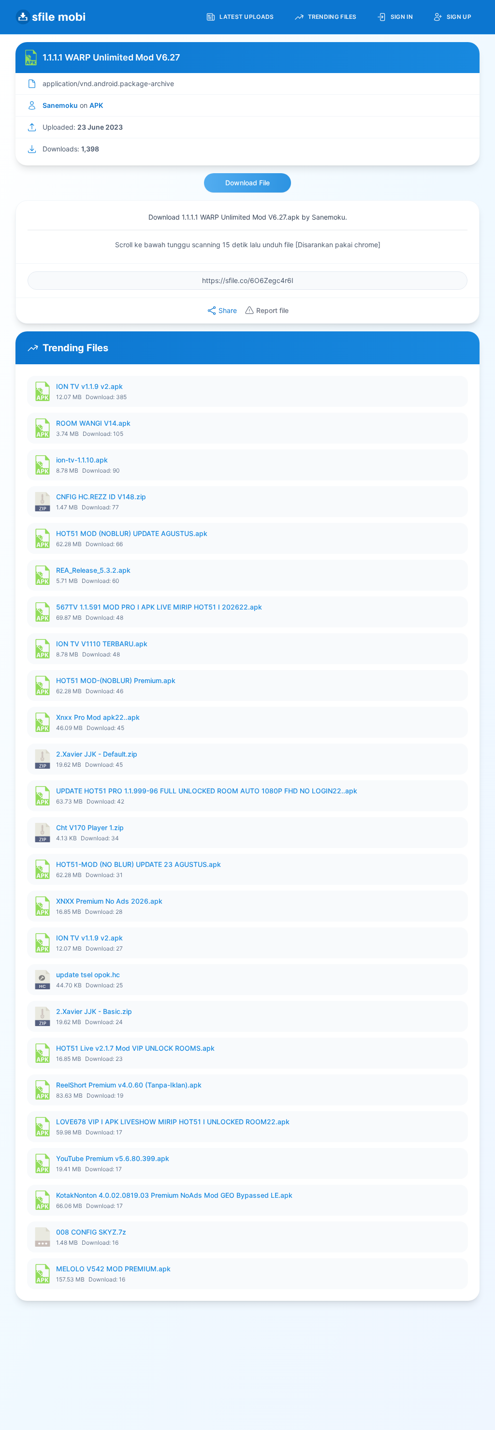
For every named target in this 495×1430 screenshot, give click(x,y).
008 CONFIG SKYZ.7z (91, 1232)
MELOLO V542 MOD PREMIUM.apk (113, 1269)
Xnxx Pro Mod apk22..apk (98, 717)
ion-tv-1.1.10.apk (82, 460)
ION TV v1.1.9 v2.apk (89, 386)
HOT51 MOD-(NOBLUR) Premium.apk (115, 680)
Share (227, 310)
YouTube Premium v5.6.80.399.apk (112, 1158)
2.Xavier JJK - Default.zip (96, 754)
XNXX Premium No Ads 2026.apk (109, 901)
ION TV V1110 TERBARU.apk (101, 644)
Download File (247, 183)
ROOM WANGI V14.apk (93, 423)
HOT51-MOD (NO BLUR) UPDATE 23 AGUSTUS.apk (138, 864)
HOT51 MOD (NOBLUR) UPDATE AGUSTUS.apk (131, 533)
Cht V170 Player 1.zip (90, 827)
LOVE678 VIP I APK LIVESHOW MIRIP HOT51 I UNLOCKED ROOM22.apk (173, 1121)
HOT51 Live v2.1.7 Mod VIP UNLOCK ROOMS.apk (135, 1048)
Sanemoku (60, 105)
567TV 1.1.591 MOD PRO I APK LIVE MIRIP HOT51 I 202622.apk (159, 607)
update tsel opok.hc (88, 974)
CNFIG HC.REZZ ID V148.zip (101, 496)
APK (96, 105)
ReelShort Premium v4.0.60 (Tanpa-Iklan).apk (129, 1085)
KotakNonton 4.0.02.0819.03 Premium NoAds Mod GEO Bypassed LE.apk (174, 1195)
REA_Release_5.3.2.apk (93, 570)
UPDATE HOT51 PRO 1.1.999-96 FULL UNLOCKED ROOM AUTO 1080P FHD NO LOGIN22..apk (206, 791)
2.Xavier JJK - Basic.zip (94, 1011)
